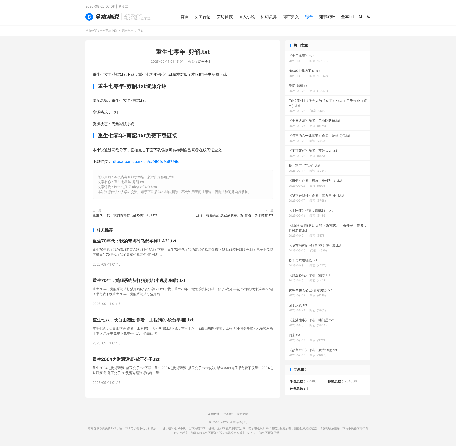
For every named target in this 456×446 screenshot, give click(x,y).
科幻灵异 (269, 16)
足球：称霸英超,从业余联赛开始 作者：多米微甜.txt (234, 215)
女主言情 (203, 16)
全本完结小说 (102, 17)
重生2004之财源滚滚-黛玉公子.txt (126, 359)
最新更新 (242, 414)
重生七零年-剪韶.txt (183, 51)
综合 (309, 16)
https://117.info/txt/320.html (135, 187)
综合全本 (127, 30)
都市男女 (291, 16)
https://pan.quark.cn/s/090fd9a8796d (146, 161)
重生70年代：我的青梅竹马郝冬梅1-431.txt (125, 215)
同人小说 (247, 16)
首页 (184, 16)
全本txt (347, 16)
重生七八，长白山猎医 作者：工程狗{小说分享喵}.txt (143, 319)
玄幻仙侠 (225, 16)
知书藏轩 (327, 16)
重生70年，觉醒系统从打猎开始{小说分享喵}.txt (139, 280)
